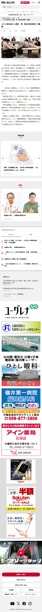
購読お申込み (25, 2)
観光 (16, 30)
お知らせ (6, 277)
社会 (18, 11)
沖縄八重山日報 (6, 18)
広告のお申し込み (21, 585)
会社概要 (11, 590)
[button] (3, 158)
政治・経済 (11, 11)
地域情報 (23, 30)
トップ (3, 11)
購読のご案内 (21, 574)
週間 (30, 234)
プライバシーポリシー (31, 594)
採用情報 (31, 590)
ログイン (33, 2)
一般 (18, 18)
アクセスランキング (7, 230)
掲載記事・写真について (11, 594)
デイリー (11, 234)
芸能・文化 (25, 11)
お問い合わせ (21, 580)
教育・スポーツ (35, 11)
